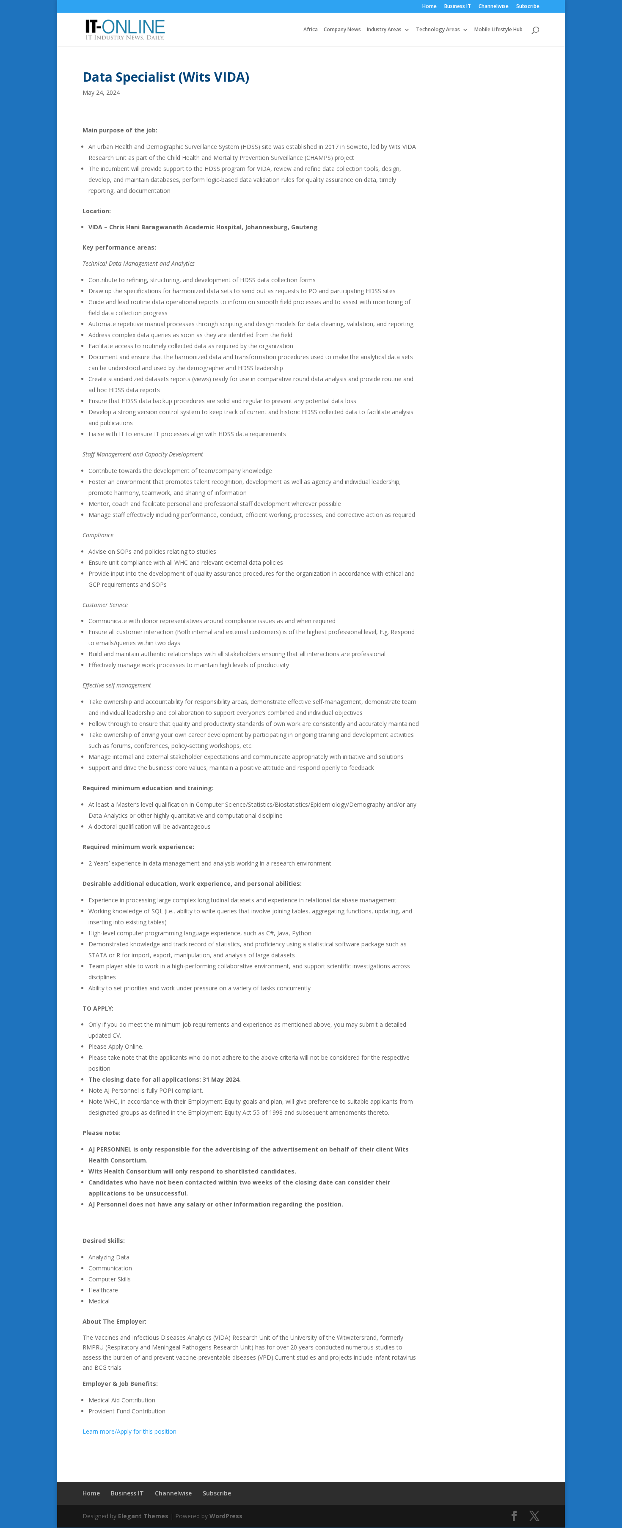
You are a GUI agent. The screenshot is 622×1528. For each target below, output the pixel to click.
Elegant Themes (143, 1516)
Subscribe (527, 7)
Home (429, 7)
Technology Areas (438, 30)
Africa (310, 30)
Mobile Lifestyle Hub (498, 30)
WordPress (225, 1516)
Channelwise (494, 7)
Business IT (457, 7)
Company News (342, 30)
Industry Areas (384, 30)
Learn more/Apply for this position (129, 1431)
